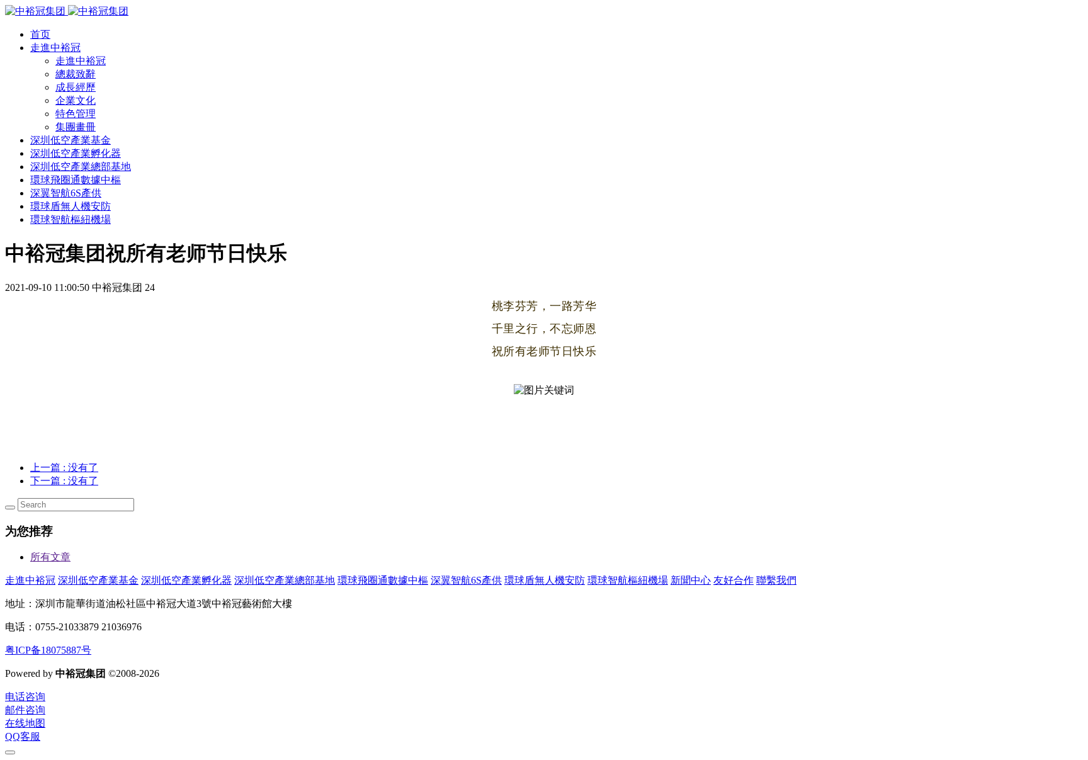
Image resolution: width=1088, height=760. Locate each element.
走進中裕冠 (30, 580)
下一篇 (64, 480)
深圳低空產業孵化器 (186, 580)
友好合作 (733, 580)
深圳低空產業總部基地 (284, 580)
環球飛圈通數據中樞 (382, 580)
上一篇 (64, 467)
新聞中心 (691, 580)
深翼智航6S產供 (466, 580)
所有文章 (50, 557)
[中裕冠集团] (66, 11)
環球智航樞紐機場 (627, 580)
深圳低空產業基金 (98, 580)
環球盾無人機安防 (544, 580)
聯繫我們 (776, 580)
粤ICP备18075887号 (48, 650)
